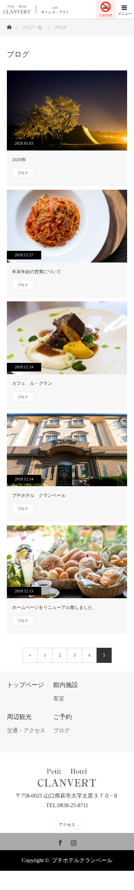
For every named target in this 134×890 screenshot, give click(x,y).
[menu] (124, 9)
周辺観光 (19, 717)
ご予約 (62, 717)
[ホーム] (9, 25)
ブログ (23, 173)
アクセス (67, 824)
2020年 (19, 159)
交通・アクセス (26, 730)
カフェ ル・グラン (32, 383)
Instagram (73, 841)
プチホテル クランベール (39, 495)
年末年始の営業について (36, 271)
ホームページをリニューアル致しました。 (54, 607)
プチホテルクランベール (82, 860)
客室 (58, 698)
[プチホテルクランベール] (67, 778)
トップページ (25, 685)
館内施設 (65, 685)
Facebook (59, 841)
